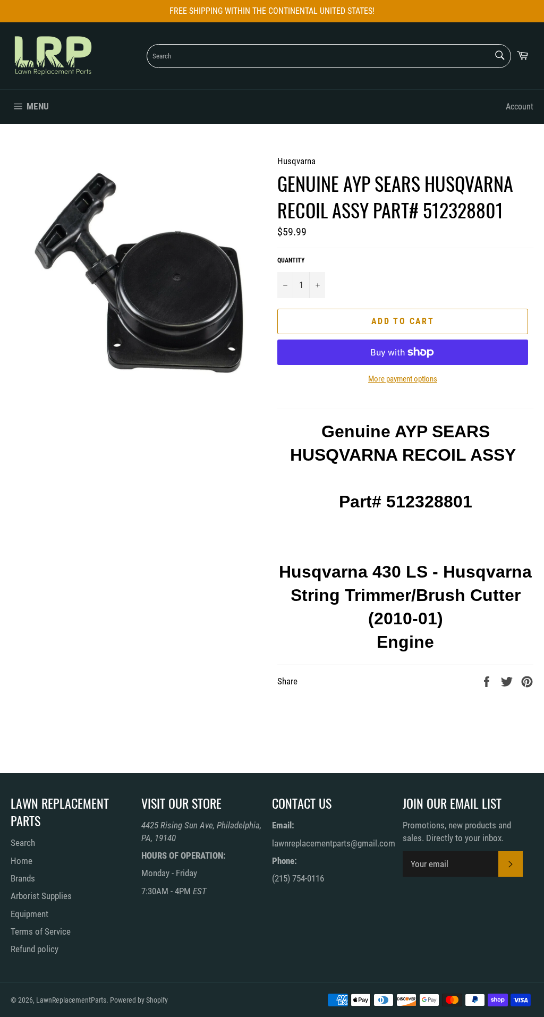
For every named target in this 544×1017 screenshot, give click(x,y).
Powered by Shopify (139, 1000)
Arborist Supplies (41, 896)
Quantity (291, 260)
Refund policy (34, 949)
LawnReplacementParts (71, 1000)
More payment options (402, 379)
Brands (23, 878)
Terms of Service (41, 931)
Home (21, 860)
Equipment (29, 914)
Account (519, 106)
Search (23, 842)
